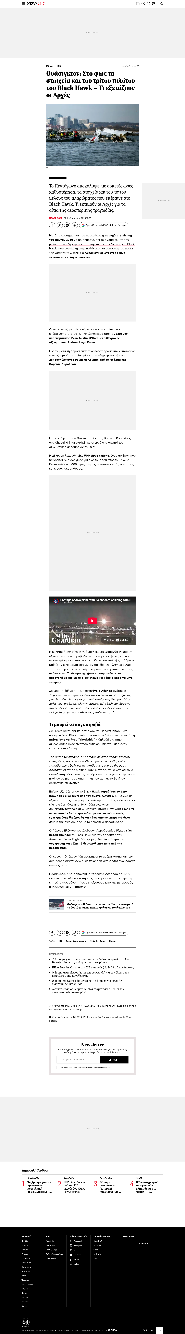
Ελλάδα (25, 1241)
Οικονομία (26, 1258)
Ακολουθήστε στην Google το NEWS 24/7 (72, 1006)
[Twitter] (60, 225)
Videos (25, 1302)
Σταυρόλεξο (94, 1017)
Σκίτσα (24, 1293)
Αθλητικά (26, 1271)
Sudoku (106, 1017)
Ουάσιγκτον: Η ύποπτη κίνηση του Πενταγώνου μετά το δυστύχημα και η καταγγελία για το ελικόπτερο (100, 906)
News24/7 (98, 1241)
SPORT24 (97, 1245)
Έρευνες (25, 1280)
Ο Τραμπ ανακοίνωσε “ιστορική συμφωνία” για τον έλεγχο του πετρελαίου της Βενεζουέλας (90, 974)
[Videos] (143, 3)
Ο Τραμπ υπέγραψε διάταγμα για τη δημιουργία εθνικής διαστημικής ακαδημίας (87, 982)
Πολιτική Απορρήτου (54, 1254)
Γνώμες (25, 1254)
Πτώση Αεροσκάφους (76, 941)
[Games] (154, 3)
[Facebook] (52, 225)
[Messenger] (67, 225)
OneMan (97, 1250)
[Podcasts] (148, 3)
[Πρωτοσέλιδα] (138, 3)
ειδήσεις (131, 1006)
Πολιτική (25, 1245)
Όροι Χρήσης (51, 1250)
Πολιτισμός (26, 1263)
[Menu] (23, 3)
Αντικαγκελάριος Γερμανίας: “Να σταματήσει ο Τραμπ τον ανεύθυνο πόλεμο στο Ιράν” (88, 990)
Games (64, 1017)
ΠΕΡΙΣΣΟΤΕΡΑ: (56, 954)
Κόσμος (50, 66)
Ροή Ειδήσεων (28, 1284)
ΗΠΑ (59, 66)
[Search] (161, 3)
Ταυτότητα (50, 1245)
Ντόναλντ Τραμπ (98, 941)
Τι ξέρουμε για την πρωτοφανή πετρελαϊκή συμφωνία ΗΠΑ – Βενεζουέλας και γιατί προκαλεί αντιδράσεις (90, 960)
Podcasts (25, 1297)
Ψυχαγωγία (26, 1267)
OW (95, 1258)
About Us (50, 1241)
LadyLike (97, 1254)
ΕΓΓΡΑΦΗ (143, 1244)
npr (74, 731)
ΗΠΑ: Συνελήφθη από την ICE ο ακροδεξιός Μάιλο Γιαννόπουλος (93, 967)
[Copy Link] (75, 225)
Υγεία (24, 1276)
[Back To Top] (159, 1330)
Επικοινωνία (51, 1258)
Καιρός (25, 1289)
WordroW (117, 1017)
